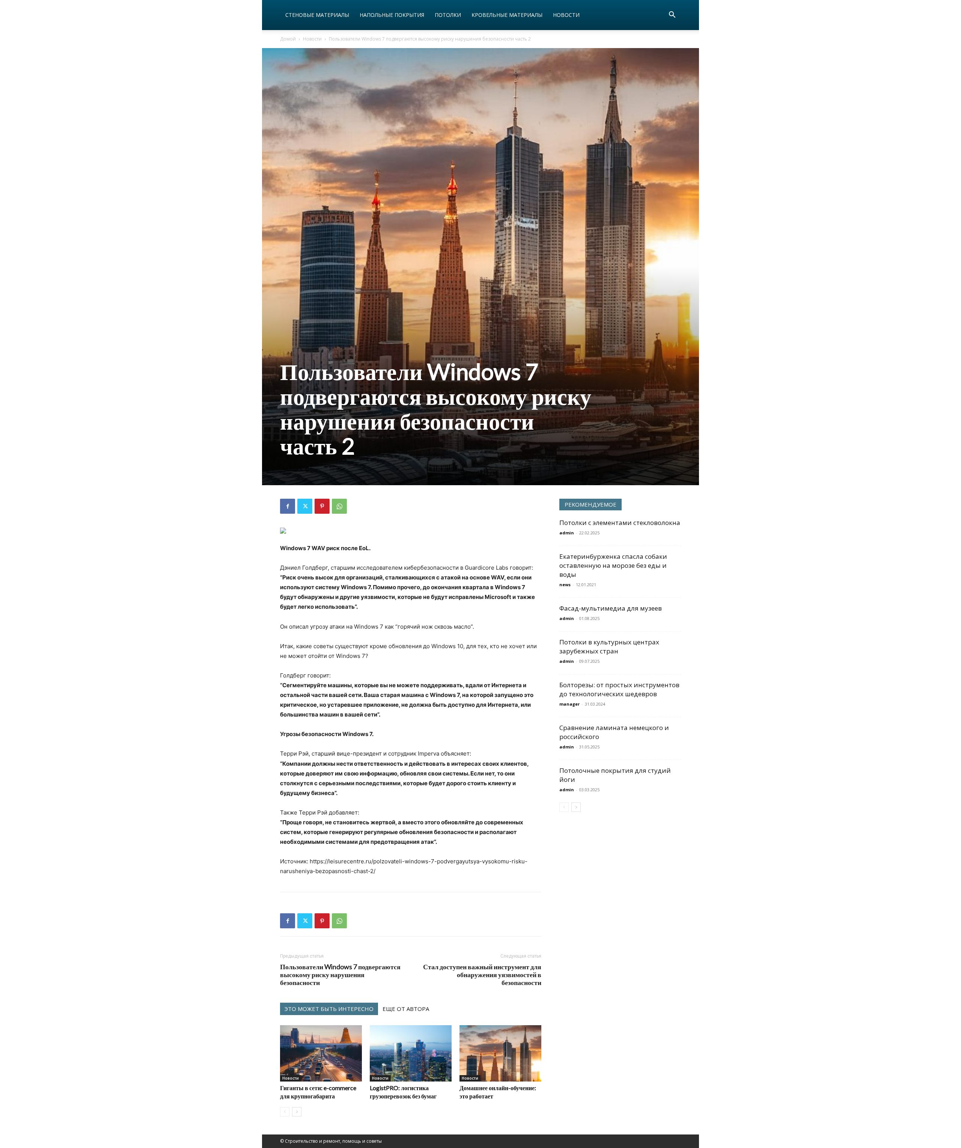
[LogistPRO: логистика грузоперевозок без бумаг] (411, 1053)
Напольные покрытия (392, 14)
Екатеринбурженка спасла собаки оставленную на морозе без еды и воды (613, 565)
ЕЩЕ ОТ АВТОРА (406, 1008)
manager (569, 704)
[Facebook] (287, 506)
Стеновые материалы (317, 14)
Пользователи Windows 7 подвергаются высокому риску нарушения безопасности (340, 975)
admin (566, 533)
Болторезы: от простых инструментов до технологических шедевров (619, 689)
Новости (566, 14)
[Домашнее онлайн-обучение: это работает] (500, 1053)
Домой (288, 39)
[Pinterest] (322, 506)
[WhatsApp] (339, 506)
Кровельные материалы (506, 14)
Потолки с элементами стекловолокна (619, 522)
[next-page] (296, 1111)
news (565, 584)
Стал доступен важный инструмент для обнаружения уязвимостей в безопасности (482, 975)
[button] (672, 15)
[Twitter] (304, 506)
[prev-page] (284, 1111)
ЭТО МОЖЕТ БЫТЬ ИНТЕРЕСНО (329, 1008)
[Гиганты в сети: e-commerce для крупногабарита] (321, 1053)
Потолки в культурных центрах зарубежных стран (609, 646)
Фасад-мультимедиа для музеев (610, 608)
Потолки (448, 14)
